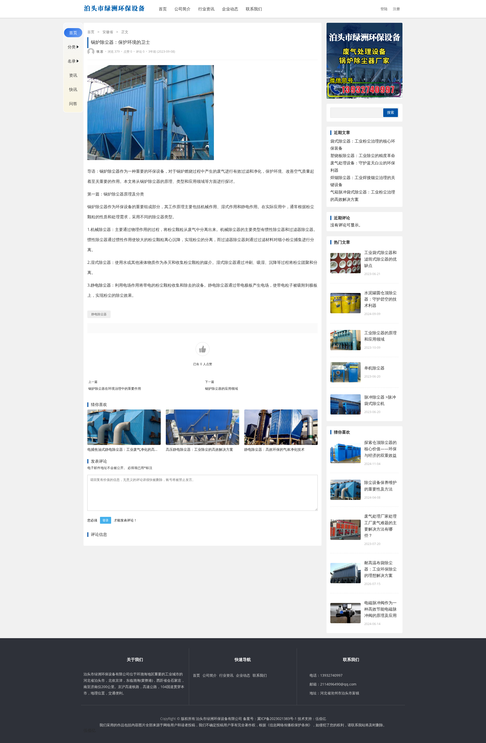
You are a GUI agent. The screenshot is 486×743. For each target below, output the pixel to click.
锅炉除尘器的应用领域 (221, 388)
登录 (106, 520)
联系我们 (254, 9)
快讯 (73, 89)
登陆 (384, 8)
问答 (73, 103)
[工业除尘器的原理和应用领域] (345, 340)
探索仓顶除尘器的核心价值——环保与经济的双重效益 (380, 449)
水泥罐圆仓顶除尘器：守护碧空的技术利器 (380, 299)
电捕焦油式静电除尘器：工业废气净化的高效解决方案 (129, 449)
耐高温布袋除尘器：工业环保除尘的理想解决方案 (380, 569)
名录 (72, 61)
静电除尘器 (101, 285)
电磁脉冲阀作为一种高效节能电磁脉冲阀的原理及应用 (380, 609)
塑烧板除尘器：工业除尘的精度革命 (362, 155)
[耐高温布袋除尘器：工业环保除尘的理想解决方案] (345, 573)
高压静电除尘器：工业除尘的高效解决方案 (199, 449)
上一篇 (92, 382)
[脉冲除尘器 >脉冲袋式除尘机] (345, 404)
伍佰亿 (320, 718)
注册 (396, 8)
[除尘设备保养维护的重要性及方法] (345, 490)
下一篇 (209, 382)
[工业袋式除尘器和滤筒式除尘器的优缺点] (345, 263)
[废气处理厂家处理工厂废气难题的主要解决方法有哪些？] (345, 530)
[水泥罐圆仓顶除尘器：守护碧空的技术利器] (345, 303)
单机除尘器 (374, 368)
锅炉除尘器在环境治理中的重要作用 (114, 388)
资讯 (73, 75)
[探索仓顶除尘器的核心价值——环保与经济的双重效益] (345, 453)
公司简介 (182, 9)
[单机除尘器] (345, 372)
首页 (163, 9)
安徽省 (108, 31)
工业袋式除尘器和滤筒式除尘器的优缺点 (380, 259)
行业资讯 (206, 9)
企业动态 (230, 9)
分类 (72, 47)
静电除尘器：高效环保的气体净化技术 (274, 449)
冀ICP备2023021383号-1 (277, 718)
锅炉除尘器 (109, 171)
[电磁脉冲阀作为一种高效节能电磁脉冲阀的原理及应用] (345, 613)
